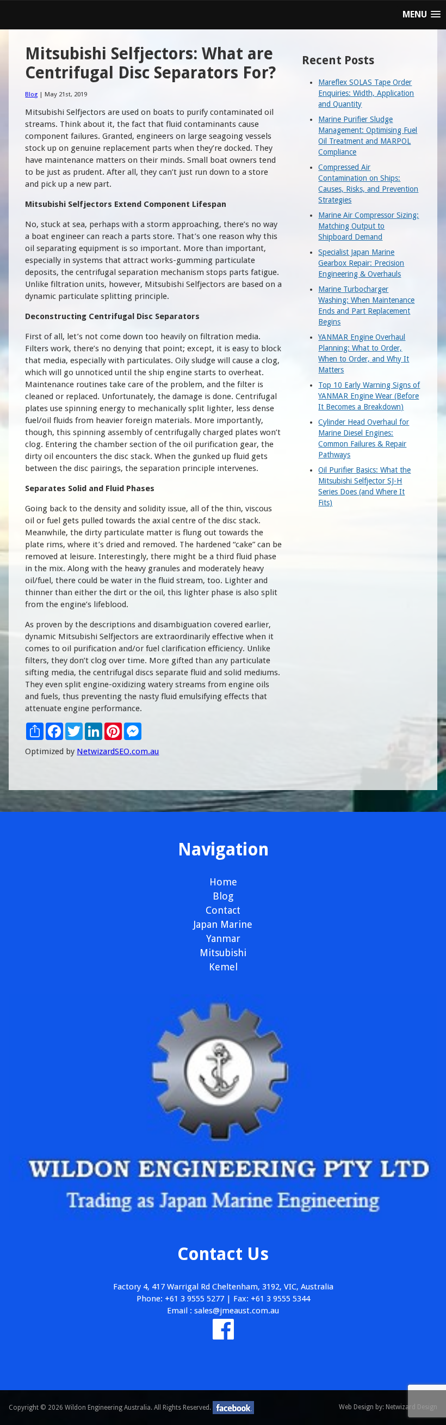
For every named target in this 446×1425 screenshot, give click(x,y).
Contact (223, 910)
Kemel (223, 967)
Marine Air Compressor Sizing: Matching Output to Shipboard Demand (368, 226)
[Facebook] (223, 1335)
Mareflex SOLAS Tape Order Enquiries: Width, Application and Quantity (366, 93)
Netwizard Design (411, 1407)
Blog (31, 94)
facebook (233, 1407)
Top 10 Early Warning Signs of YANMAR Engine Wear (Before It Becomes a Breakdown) (369, 396)
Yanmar (223, 938)
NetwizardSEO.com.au (118, 751)
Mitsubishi (223, 952)
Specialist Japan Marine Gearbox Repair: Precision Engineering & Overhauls (361, 263)
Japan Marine (223, 924)
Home (223, 882)
